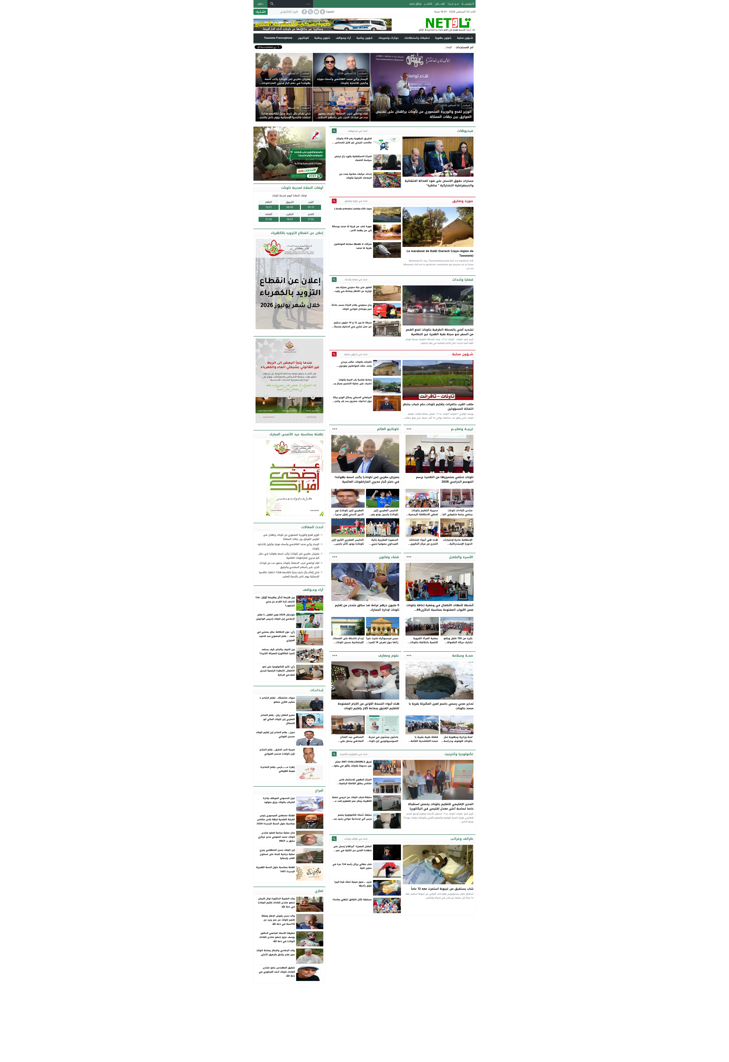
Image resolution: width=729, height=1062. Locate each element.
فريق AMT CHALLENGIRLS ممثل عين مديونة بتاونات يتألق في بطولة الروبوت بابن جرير (352, 766)
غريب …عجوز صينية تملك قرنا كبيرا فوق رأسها (353, 884)
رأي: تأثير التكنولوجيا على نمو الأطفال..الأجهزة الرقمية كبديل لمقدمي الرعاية (277, 671)
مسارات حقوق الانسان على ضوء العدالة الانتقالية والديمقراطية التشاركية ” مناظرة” (439, 183)
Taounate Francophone (278, 37)
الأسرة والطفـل (461, 557)
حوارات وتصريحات (388, 37)
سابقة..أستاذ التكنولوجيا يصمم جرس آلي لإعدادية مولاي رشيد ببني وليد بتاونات (352, 819)
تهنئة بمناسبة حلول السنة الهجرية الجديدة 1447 (275, 869)
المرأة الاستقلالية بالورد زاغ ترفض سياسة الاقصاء (353, 158)
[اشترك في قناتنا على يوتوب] (316, 11)
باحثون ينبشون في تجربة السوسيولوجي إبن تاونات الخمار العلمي (382, 741)
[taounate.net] (434, 25)
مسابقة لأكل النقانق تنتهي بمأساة (352, 899)
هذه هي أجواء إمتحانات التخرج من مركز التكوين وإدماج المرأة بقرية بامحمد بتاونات (422, 545)
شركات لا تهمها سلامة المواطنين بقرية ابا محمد (353, 246)
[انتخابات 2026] (289, 153)
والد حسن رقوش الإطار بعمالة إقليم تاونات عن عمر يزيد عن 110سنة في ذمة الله (278, 920)
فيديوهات (465, 131)
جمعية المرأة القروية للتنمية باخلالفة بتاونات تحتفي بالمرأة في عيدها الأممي (423, 644)
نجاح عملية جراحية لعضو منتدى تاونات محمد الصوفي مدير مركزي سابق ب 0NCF (276, 837)
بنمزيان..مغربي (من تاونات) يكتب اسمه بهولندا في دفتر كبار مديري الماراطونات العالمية (367, 479)
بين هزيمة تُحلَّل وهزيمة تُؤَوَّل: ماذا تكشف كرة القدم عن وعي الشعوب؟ (275, 601)
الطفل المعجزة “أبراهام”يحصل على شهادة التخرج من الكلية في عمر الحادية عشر (352, 850)
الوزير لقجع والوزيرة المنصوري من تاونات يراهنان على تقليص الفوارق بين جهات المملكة (291, 537)
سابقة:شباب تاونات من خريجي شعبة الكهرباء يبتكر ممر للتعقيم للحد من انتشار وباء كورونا (352, 801)
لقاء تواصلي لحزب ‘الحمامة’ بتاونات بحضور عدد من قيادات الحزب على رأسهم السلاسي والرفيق (289, 565)
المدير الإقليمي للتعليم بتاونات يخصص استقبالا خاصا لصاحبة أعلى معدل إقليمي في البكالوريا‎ (440, 806)
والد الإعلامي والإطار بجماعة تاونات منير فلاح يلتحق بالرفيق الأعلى (275, 952)
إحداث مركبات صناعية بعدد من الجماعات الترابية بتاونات (355, 176)
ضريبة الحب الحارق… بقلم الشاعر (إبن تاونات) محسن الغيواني (277, 752)
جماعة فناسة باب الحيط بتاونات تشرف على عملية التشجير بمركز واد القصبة (352, 384)
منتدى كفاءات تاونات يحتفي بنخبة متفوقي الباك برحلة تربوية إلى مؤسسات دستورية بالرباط (456, 516)
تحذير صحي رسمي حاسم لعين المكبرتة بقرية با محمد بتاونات (441, 706)
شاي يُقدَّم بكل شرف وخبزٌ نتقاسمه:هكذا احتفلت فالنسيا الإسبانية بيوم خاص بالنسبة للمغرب (289, 574)
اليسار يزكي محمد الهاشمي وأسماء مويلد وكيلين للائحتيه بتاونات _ (416, 47)
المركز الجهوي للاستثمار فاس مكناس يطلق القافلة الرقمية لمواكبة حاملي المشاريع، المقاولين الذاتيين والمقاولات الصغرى (352, 785)
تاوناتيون (303, 37)
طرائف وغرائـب (461, 839)
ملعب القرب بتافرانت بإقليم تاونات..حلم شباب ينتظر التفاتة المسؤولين (438, 406)
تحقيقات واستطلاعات (417, 37)
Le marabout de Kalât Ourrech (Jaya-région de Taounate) (440, 253)
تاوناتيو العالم (388, 429)
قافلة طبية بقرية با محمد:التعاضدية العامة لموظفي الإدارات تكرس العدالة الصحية (423, 743)
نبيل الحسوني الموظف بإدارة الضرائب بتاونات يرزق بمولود (279, 800)
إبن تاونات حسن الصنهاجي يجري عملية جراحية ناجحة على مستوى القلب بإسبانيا (277, 854)
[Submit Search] (334, 130)
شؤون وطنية (322, 37)
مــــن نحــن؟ (453, 3)
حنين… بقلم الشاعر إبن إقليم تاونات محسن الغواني (275, 734)
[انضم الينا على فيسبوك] (304, 11)
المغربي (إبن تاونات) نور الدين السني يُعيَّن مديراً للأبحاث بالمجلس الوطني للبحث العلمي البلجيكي (349, 516)
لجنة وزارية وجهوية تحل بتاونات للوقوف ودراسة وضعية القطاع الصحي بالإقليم (458, 743)
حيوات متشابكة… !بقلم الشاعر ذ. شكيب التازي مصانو (277, 700)
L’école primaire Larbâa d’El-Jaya (353, 209)
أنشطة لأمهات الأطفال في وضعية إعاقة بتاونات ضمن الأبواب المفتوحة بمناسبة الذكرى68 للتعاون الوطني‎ (439, 610)
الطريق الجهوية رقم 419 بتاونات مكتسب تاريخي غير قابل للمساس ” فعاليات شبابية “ (352, 142)
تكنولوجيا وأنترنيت (458, 754)
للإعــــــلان (440, 3)
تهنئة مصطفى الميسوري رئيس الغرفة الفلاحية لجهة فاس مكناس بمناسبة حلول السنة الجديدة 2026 (276, 819)
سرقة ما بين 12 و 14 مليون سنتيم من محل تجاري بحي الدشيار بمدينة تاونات (353, 326)
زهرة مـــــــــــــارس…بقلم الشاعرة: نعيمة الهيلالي (277, 769)
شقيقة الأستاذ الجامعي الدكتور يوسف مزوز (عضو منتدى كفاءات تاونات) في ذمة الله (277, 937)
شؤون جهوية (443, 37)
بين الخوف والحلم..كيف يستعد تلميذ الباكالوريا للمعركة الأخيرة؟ (277, 651)
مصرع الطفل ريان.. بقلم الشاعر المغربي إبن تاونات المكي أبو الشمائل (278, 719)
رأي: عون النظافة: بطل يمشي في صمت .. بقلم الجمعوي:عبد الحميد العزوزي (276, 636)
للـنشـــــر (428, 3)
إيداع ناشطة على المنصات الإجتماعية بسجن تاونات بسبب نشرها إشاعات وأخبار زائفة (348, 644)
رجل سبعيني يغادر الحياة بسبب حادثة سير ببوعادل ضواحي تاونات (351, 307)
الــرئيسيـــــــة (468, 3)
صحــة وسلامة (462, 655)
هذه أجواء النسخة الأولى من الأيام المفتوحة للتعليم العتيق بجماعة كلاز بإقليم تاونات (368, 706)
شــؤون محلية (465, 37)
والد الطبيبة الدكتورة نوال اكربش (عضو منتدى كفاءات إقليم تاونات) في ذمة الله (276, 903)
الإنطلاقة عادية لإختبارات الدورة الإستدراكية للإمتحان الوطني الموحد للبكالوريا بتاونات (458, 545)
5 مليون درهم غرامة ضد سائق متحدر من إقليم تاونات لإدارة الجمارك (367, 607)
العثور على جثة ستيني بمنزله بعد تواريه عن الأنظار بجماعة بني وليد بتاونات (353, 291)
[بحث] (272, 4)
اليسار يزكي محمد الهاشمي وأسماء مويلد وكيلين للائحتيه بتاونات (288, 546)
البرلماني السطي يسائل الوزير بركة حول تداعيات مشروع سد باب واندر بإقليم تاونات (352, 401)
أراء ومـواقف (343, 37)
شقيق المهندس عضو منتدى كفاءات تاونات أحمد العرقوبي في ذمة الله (277, 972)
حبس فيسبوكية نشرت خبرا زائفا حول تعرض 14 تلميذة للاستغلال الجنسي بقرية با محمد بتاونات (382, 644)
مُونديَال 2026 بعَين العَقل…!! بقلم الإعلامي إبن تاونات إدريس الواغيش (275, 617)
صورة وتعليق (462, 201)
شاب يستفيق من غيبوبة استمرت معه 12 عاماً (442, 888)
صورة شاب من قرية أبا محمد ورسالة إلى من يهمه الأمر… (352, 228)
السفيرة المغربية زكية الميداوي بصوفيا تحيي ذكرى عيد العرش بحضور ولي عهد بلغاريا (384, 545)
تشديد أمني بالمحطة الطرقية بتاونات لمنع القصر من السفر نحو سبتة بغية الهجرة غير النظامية (439, 332)
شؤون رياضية (364, 37)
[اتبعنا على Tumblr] (322, 11)
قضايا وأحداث (462, 280)
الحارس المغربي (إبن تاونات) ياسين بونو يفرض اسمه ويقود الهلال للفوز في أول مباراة (383, 516)
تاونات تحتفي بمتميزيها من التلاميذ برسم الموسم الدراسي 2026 (444, 479)
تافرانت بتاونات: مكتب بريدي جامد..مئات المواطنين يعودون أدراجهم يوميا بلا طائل (355, 366)
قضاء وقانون (389, 557)
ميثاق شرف (415, 3)
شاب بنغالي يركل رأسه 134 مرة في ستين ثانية (352, 866)
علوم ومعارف (388, 655)
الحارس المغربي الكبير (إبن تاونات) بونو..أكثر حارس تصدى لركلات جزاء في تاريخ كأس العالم (347, 545)
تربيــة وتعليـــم (462, 429)
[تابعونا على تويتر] (310, 11)
